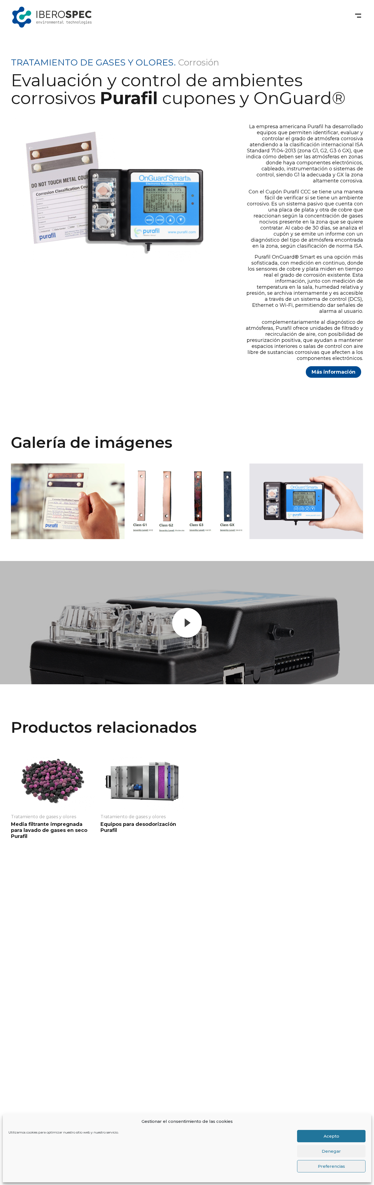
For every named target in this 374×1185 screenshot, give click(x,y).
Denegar (331, 1151)
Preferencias (331, 1166)
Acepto (331, 1136)
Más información (333, 372)
